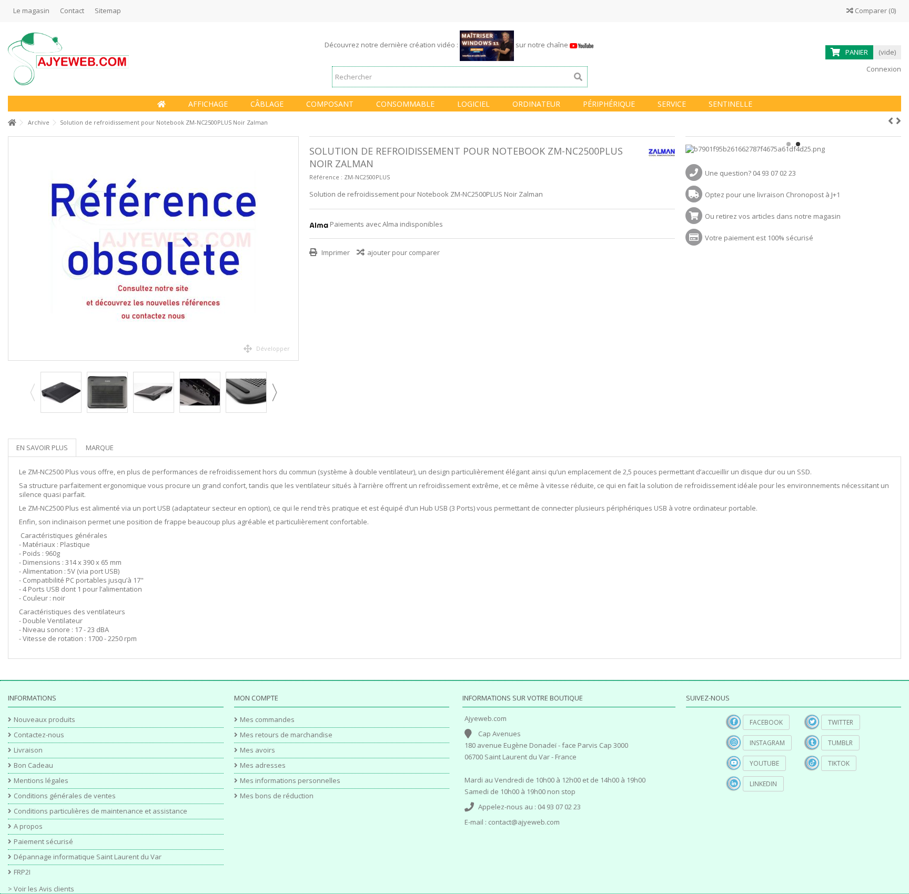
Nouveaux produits (44, 719)
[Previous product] (890, 121)
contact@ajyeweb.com (524, 822)
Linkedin (763, 783)
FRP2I (22, 872)
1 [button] (788, 144)
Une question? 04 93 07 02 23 (750, 173)
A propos (28, 826)
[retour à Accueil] (11, 122)
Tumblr (840, 742)
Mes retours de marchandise (286, 734)
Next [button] (274, 392)
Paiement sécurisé (43, 841)
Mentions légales (41, 780)
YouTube (764, 763)
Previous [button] (32, 392)
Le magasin (31, 10)
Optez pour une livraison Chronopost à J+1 (772, 194)
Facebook (766, 722)
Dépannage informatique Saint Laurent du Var (87, 856)
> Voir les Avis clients (41, 888)
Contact (72, 10)
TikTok (839, 763)
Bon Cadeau (33, 765)
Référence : (325, 177)
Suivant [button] (293, 248)
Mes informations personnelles (290, 780)
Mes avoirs (257, 750)
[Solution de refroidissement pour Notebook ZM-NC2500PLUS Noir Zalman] (153, 248)
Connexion (883, 69)
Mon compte (256, 698)
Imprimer (335, 252)
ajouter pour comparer (403, 252)
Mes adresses (263, 765)
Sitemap (108, 10)
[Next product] (898, 121)
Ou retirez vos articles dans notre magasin (773, 216)
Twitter (840, 722)
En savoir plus (42, 447)
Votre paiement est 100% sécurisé (759, 237)
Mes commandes (267, 719)
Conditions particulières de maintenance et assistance (100, 811)
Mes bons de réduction (277, 795)
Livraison (28, 750)
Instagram (767, 742)
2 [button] (798, 144)
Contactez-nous (39, 734)
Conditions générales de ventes (65, 795)
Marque (100, 447)
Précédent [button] (13, 248)
